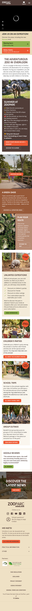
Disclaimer (16, 576)
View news (16, 490)
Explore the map (23, 245)
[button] (29, 3)
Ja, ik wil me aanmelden (11, 541)
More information (11, 313)
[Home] (6, 2)
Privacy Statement (16, 581)
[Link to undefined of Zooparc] (8, 514)
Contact (14, 521)
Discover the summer (12, 148)
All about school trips (12, 400)
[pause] (2, 21)
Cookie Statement (16, 585)
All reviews (8, 466)
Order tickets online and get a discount (15, 143)
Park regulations (16, 572)
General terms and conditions (16, 590)
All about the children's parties (15, 357)
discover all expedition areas (12, 210)
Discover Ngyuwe (16, 174)
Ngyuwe (5, 39)
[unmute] (2, 25)
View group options (11, 442)
